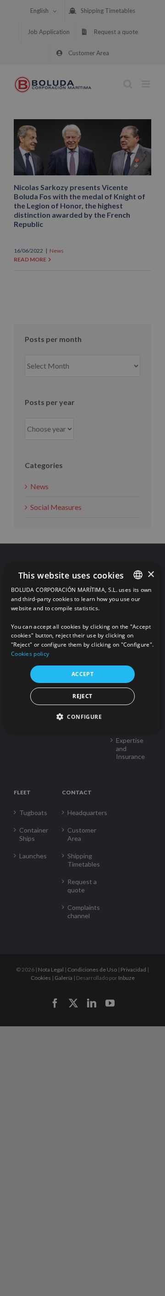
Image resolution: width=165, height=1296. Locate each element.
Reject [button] (82, 696)
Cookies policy (30, 654)
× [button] (150, 574)
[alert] (82, 648)
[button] (82, 716)
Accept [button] (83, 674)
